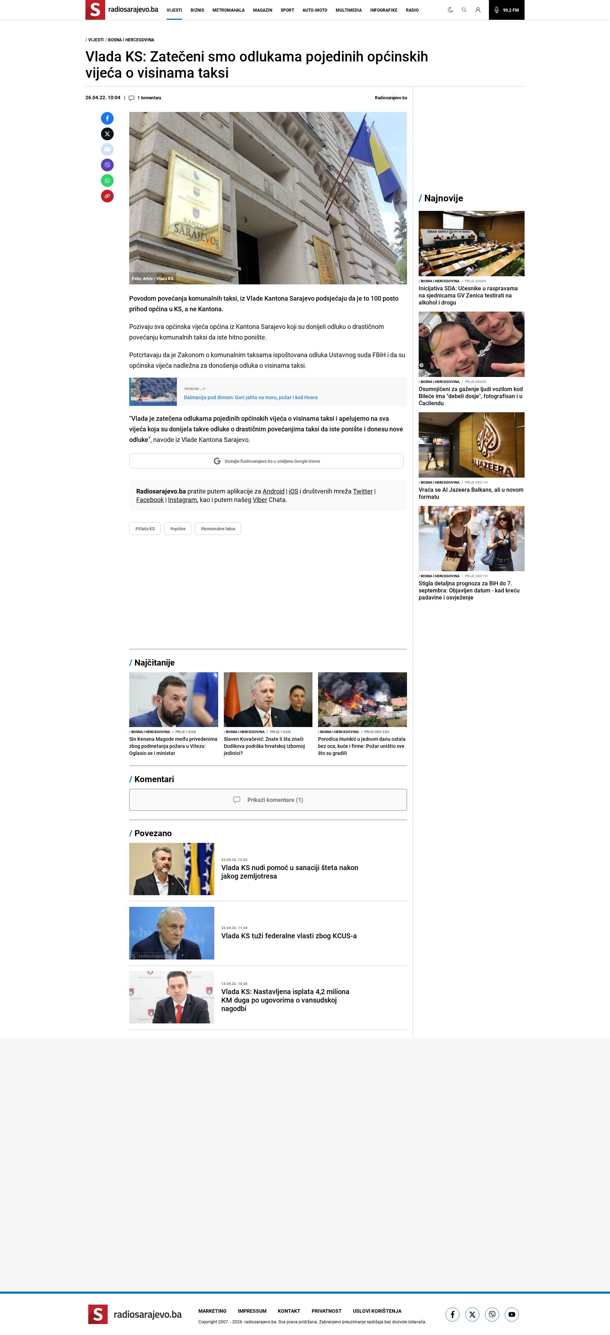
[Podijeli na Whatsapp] (107, 180)
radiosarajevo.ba (260, 1321)
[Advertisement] (268, 592)
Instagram (182, 499)
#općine (177, 528)
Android (274, 491)
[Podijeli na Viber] (107, 165)
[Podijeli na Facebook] (107, 118)
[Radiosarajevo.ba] (135, 1314)
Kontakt (289, 1310)
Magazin (262, 10)
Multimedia (349, 10)
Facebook (150, 499)
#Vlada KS (145, 528)
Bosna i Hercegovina (131, 39)
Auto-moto (315, 10)
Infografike (383, 10)
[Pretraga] (464, 10)
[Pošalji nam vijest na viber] (492, 1314)
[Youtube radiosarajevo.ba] (512, 1314)
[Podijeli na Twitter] (107, 134)
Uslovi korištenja (377, 1310)
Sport (287, 10)
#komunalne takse (218, 528)
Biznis (197, 10)
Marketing (212, 1310)
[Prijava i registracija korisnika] (480, 9)
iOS (293, 491)
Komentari (154, 779)
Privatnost (327, 1310)
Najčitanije (154, 662)
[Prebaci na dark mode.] (450, 9)
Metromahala (229, 10)
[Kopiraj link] (107, 196)
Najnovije (443, 198)
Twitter (363, 491)
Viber (260, 499)
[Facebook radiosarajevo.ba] (452, 1314)
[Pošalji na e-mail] (107, 149)
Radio (412, 10)
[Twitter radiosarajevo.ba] (472, 1314)
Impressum (252, 1310)
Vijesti (174, 10)
